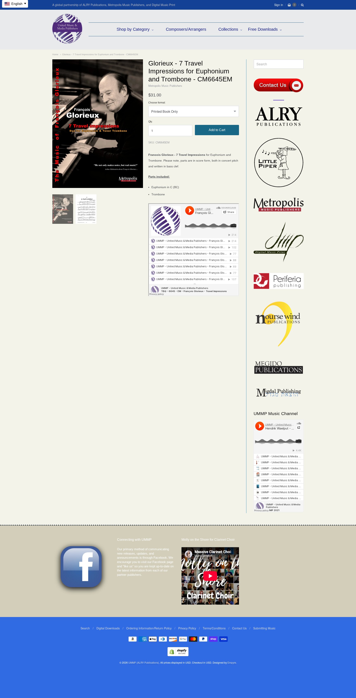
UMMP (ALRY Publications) (143, 662)
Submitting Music (264, 628)
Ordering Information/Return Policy (149, 628)
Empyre (231, 662)
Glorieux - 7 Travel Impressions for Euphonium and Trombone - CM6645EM (100, 54)
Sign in (278, 5)
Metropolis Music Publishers (165, 85)
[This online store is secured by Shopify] (178, 654)
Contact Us (239, 628)
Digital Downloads (108, 628)
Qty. (150, 121)
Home (55, 54)
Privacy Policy (187, 628)
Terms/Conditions (214, 628)
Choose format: (156, 102)
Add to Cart (217, 130)
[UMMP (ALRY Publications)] (67, 41)
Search (85, 628)
